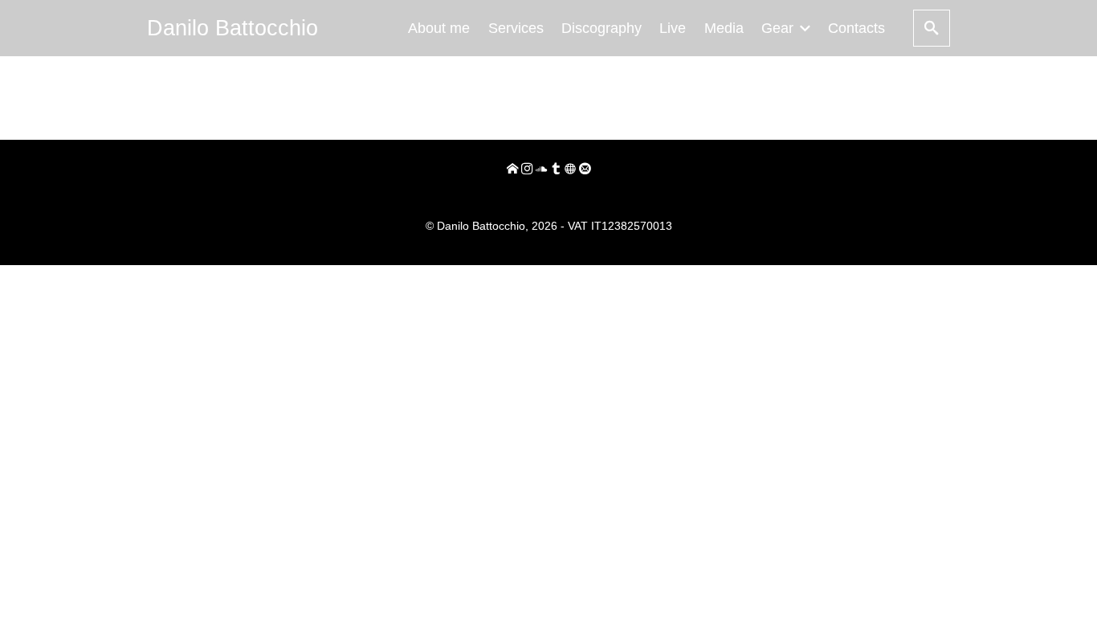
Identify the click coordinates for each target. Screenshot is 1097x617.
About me (439, 28)
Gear (777, 28)
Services (516, 28)
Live (672, 28)
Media (724, 28)
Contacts (856, 28)
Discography (601, 28)
